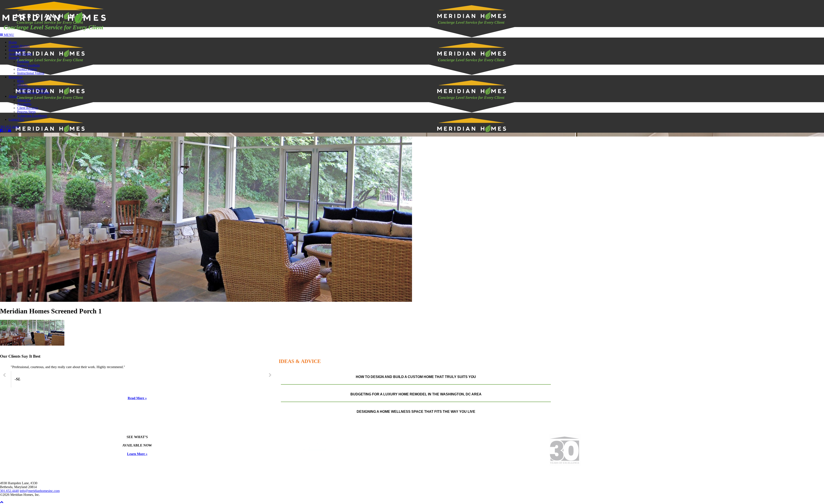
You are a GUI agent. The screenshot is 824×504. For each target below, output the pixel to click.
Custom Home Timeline (33, 92)
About (13, 96)
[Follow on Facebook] (2, 130)
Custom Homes (19, 46)
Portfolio (23, 61)
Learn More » (137, 454)
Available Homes (20, 54)
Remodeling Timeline (31, 88)
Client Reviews (27, 108)
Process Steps (26, 112)
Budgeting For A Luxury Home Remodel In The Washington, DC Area (416, 394)
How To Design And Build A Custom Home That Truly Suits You (416, 377)
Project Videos (27, 69)
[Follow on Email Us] (9, 130)
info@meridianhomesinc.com (40, 491)
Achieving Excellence (32, 115)
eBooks (22, 85)
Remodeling (17, 50)
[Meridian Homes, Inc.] (412, 16)
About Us (23, 100)
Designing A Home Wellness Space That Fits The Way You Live (416, 411)
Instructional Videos (30, 73)
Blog (20, 81)
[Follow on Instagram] (6, 130)
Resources (16, 77)
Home (13, 42)
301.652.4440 (9, 127)
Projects (14, 57)
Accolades (24, 104)
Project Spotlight (28, 65)
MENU (8, 35)
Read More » (137, 398)
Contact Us (16, 119)
